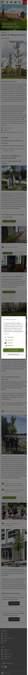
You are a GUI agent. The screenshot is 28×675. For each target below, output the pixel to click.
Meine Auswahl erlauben (13, 354)
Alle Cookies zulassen (13, 350)
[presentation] (13, 337)
